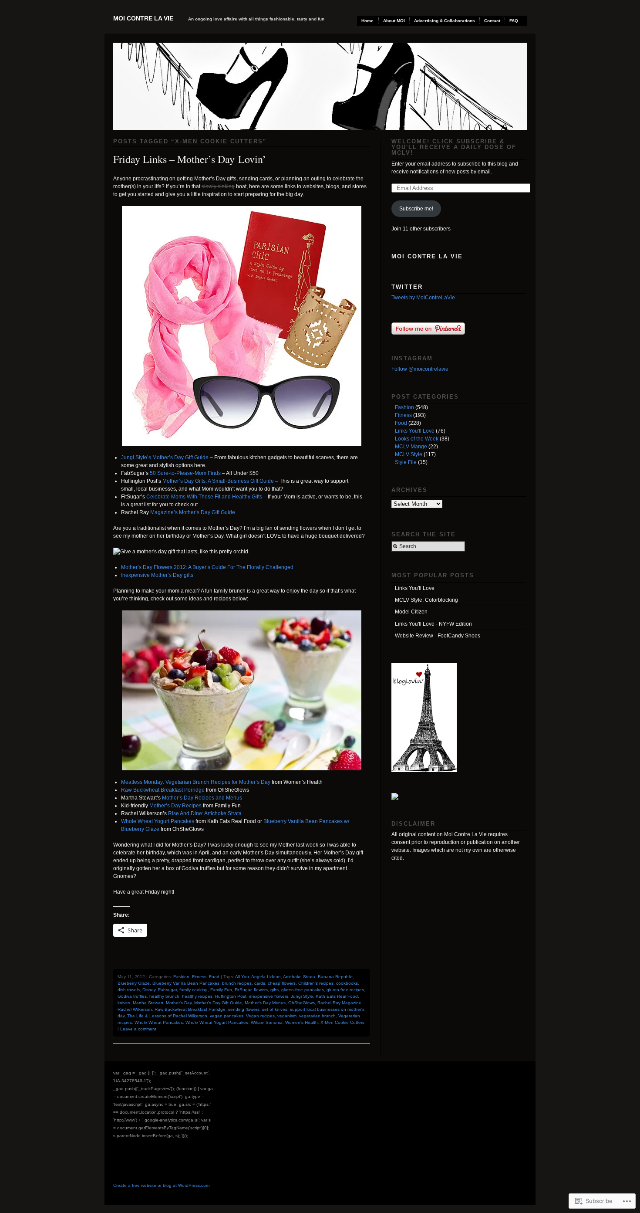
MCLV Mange (411, 447)
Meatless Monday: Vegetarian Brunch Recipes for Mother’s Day (195, 782)
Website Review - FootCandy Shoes (437, 636)
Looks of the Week (416, 439)
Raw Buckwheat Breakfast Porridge (163, 790)
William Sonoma (267, 1022)
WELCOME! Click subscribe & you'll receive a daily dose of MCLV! (453, 147)
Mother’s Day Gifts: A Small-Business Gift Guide (218, 481)
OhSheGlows (301, 1002)
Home (367, 20)
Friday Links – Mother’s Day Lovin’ (189, 159)
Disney (148, 989)
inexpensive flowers (268, 996)
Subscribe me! (416, 209)
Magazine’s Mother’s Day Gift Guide (192, 512)
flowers (261, 989)
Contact (492, 20)
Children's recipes (315, 983)
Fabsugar (167, 989)
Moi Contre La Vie (143, 18)
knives (124, 1002)
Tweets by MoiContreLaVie (423, 298)
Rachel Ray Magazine (339, 1002)
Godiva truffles (132, 996)
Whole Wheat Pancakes (159, 1022)
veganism (286, 1015)
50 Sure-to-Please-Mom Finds (185, 473)
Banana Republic (335, 976)
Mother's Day (179, 1002)
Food (214, 976)
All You (242, 976)
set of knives (274, 1009)
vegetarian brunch (317, 1015)
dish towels (129, 989)
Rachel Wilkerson (135, 1009)
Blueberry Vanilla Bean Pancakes (185, 983)
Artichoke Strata (299, 976)
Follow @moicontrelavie (419, 369)
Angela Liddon (266, 976)
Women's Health (301, 1022)
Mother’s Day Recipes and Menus (202, 798)
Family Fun (221, 989)
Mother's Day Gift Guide (218, 1002)
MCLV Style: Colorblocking (426, 600)
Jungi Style (302, 996)
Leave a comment (138, 1029)
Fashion (181, 976)
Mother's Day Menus (265, 1002)
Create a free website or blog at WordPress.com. (162, 1185)
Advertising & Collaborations (444, 20)
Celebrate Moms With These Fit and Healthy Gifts (204, 497)
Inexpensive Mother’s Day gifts (157, 575)
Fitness (199, 976)
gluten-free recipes (345, 989)
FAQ (513, 20)
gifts (274, 989)
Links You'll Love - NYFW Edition (433, 624)
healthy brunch (164, 996)
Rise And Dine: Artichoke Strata (205, 813)
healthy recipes (197, 996)
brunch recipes (237, 983)
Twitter (407, 287)
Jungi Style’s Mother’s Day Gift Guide (165, 457)
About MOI (394, 20)
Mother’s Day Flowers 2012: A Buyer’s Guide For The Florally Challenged (207, 567)
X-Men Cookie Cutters (342, 1022)
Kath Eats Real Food (337, 996)
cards (259, 983)
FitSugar (243, 989)
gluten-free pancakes (302, 989)
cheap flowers (282, 983)
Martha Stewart (148, 1002)
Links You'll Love (415, 431)
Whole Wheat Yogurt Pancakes (157, 821)
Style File (406, 462)
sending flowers (243, 1009)
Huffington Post (230, 996)
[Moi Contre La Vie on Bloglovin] (424, 770)
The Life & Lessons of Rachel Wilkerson (167, 1015)
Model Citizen (411, 612)
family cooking (193, 989)
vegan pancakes (226, 1015)
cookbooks (347, 983)
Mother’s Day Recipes (175, 806)
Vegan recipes (260, 1015)
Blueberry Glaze (134, 983)
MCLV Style (408, 454)
